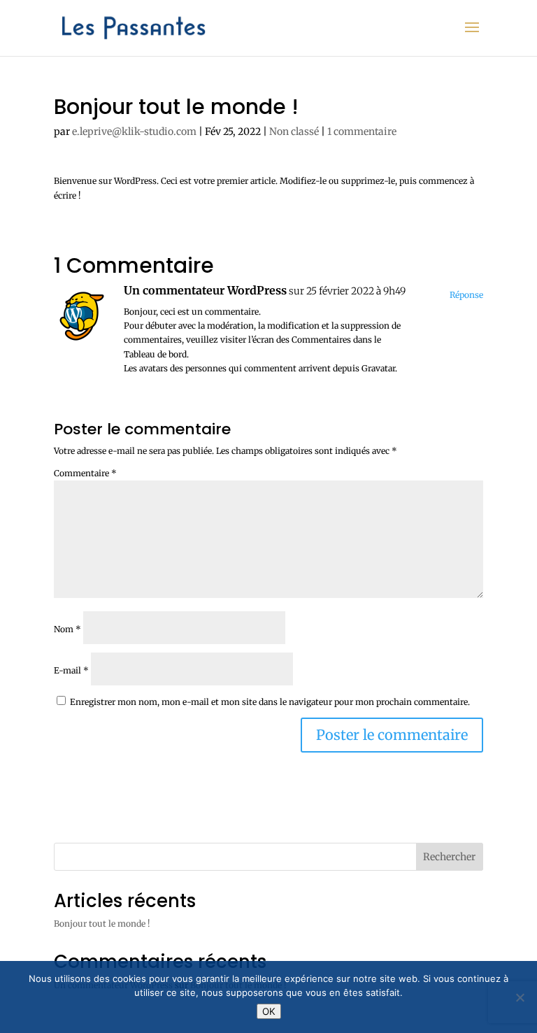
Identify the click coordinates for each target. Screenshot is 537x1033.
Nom (67, 629)
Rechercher (449, 856)
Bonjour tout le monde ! (102, 923)
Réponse (466, 295)
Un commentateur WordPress (205, 290)
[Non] (520, 997)
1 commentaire (361, 131)
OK (268, 1011)
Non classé (294, 131)
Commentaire (85, 473)
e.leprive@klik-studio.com (134, 131)
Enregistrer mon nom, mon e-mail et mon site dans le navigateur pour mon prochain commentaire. (270, 702)
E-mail (71, 670)
